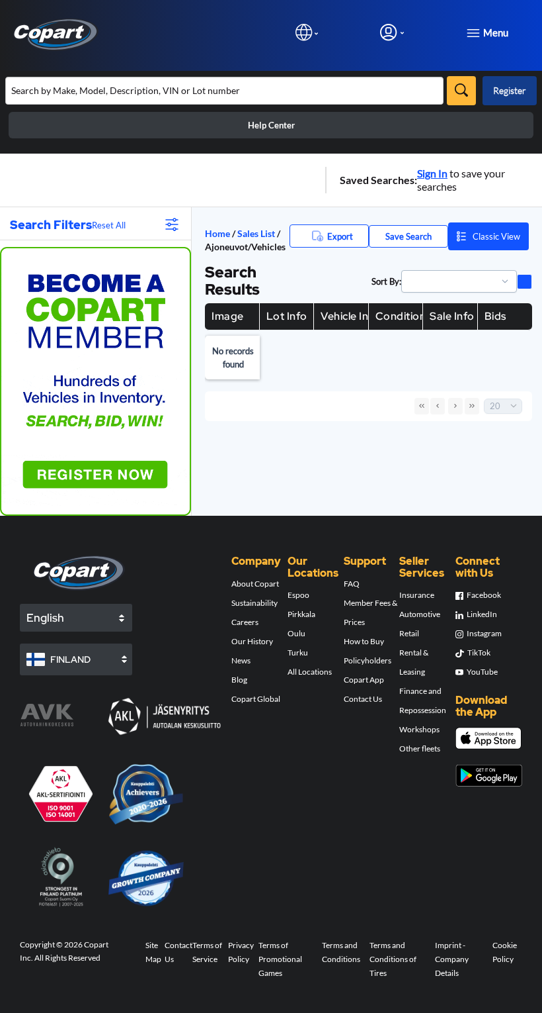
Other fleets (419, 748)
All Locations (310, 672)
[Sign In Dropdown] (392, 32)
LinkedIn (482, 614)
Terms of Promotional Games (280, 959)
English (45, 617)
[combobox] (453, 281)
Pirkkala (301, 614)
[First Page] (421, 406)
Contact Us (363, 699)
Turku (298, 652)
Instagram (484, 633)
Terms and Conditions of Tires (392, 959)
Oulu (296, 633)
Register (509, 90)
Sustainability (254, 603)
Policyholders (367, 660)
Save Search (408, 236)
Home (217, 233)
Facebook (484, 595)
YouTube (482, 672)
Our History (252, 641)
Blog (239, 680)
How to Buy (364, 641)
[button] (504, 281)
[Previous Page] (437, 406)
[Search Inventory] (461, 90)
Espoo (298, 595)
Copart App (364, 680)
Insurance (416, 595)
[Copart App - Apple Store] (488, 738)
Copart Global (255, 699)
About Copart (255, 584)
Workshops (419, 729)
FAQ (352, 584)
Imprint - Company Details (452, 959)
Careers (244, 622)
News (241, 660)
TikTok (478, 652)
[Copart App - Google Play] (488, 776)
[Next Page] (455, 406)
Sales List (257, 233)
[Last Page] (472, 406)
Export (340, 236)
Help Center (271, 125)
